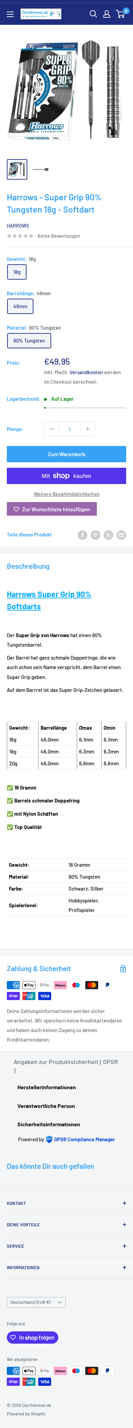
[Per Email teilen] (121, 534)
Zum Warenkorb (66, 454)
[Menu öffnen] (10, 14)
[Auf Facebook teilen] (82, 534)
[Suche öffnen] (93, 14)
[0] (120, 14)
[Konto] (106, 14)
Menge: (15, 429)
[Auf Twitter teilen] (108, 534)
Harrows (18, 226)
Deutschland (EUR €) (30, 1302)
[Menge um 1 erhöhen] (87, 429)
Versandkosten (86, 372)
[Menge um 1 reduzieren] (51, 429)
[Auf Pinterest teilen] (95, 534)
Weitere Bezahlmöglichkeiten (67, 494)
